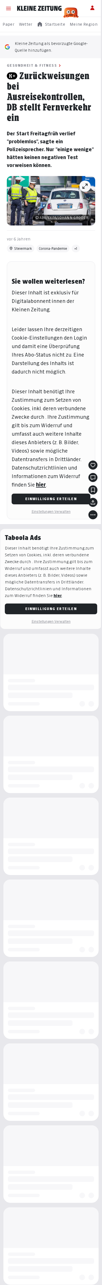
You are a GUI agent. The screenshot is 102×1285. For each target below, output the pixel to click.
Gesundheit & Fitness (32, 65)
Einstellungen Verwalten (51, 511)
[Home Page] (39, 8)
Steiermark (23, 248)
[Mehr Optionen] (92, 514)
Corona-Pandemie (53, 248)
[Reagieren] (92, 465)
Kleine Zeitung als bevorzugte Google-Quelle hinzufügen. (51, 46)
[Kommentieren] (92, 477)
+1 (76, 248)
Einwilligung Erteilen (51, 499)
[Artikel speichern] (92, 489)
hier (41, 484)
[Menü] (8, 8)
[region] (51, 24)
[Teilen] (92, 502)
